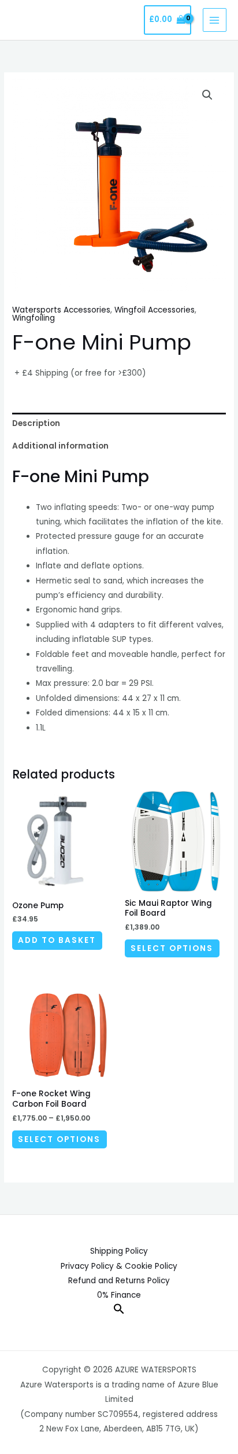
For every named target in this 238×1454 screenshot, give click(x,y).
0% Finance (119, 1295)
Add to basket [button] (57, 940)
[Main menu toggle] (214, 20)
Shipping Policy (119, 1251)
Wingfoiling (33, 318)
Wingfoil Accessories (154, 309)
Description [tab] (36, 423)
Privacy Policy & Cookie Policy (119, 1266)
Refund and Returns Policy (119, 1280)
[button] (207, 95)
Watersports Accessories (61, 309)
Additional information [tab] (60, 445)
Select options (172, 948)
